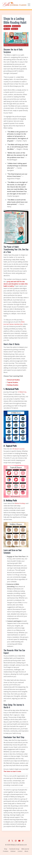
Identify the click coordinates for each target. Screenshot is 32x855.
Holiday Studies (12, 385)
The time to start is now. (12, 771)
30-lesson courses (18, 449)
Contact (20, 851)
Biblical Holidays (20, 503)
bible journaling (16, 26)
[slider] (15, 45)
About (26, 851)
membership (14, 29)
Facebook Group (14, 849)
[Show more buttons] (27, 45)
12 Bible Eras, (22, 392)
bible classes (7, 26)
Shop (5, 849)
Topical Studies (12, 382)
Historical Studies (13, 380)
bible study (7, 29)
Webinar (13, 851)
